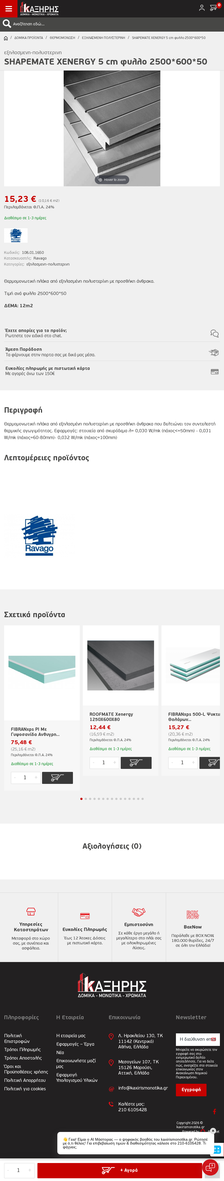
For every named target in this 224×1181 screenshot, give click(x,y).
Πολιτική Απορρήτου (25, 1080)
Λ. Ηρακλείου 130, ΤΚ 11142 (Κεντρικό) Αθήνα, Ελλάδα (140, 1041)
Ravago (40, 259)
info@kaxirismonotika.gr (143, 1088)
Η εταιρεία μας (71, 1036)
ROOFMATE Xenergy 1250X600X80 (111, 717)
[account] (201, 8)
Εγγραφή (191, 1090)
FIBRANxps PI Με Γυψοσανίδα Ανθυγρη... (35, 732)
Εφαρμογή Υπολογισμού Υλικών (77, 1078)
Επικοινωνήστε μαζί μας (76, 1064)
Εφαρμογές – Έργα (75, 1044)
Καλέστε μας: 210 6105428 (132, 1107)
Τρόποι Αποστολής (23, 1058)
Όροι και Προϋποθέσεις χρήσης (26, 1069)
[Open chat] (210, 1167)
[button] (7, 23)
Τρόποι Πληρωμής (22, 1050)
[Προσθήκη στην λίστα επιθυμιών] (73, 638)
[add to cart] (57, 778)
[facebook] (214, 1111)
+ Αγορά (129, 1170)
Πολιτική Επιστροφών (17, 1039)
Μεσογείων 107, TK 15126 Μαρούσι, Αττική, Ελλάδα (138, 1068)
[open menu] (8, 8)
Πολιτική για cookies (25, 1089)
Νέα (60, 1053)
